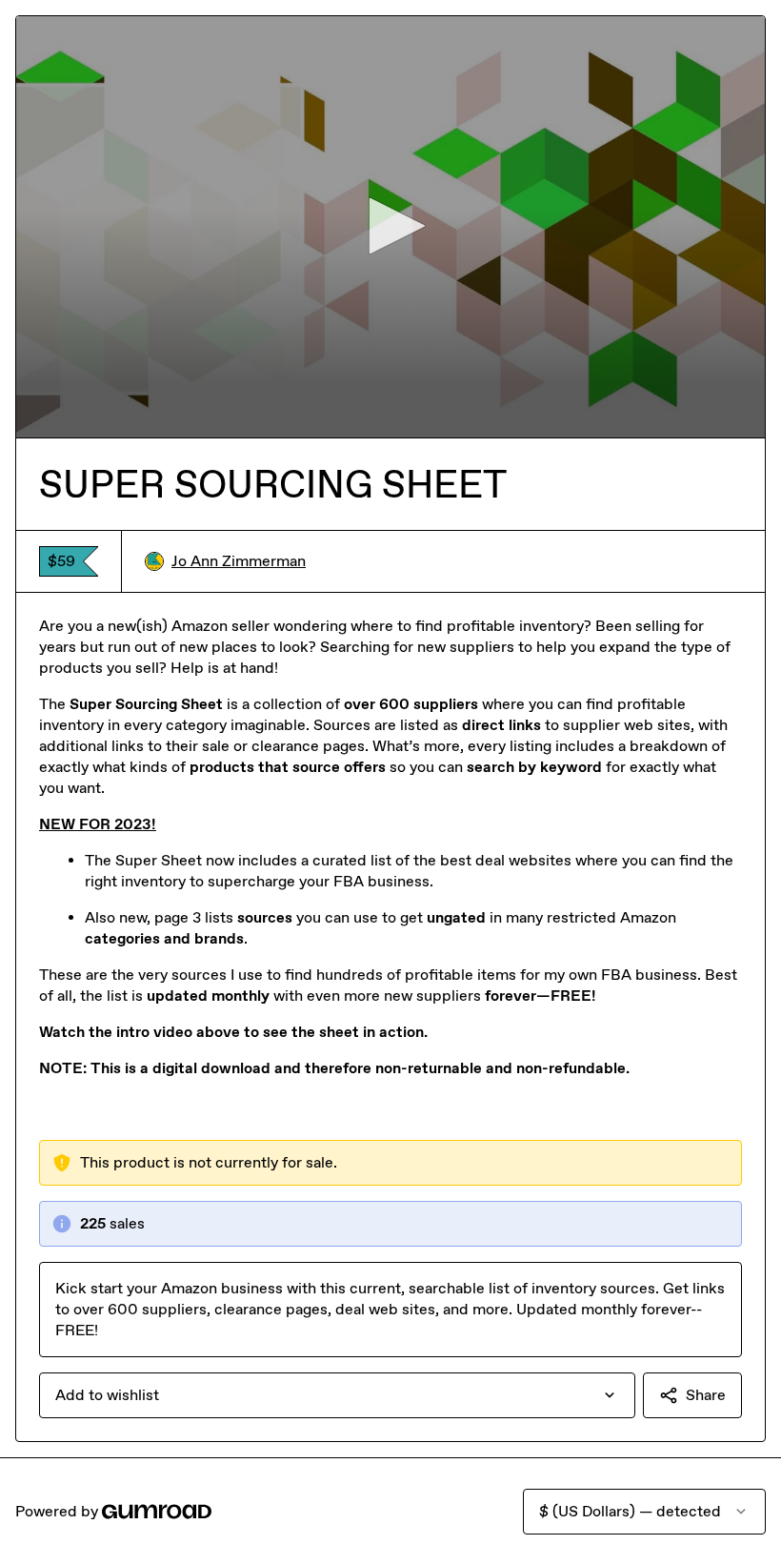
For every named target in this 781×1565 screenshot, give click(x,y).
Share (706, 1395)
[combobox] (337, 1395)
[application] (390, 226)
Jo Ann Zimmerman (238, 561)
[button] (390, 226)
